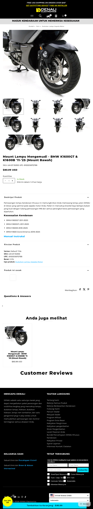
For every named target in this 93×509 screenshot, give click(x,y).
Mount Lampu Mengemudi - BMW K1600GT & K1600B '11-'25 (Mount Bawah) (17, 354)
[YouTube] (15, 497)
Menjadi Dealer (53, 414)
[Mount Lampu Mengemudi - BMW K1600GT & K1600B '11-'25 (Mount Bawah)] (17, 336)
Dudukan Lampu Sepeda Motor (53, 26)
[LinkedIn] (19, 497)
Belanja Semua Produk (57, 403)
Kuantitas (7, 176)
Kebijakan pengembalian (58, 426)
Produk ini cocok (12, 270)
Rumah (31, 26)
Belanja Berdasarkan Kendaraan (61, 406)
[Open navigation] (32, 16)
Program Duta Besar (56, 420)
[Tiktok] (25, 497)
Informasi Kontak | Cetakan (59, 446)
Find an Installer (58, 5)
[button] (7, 501)
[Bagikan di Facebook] (80, 290)
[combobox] (69, 495)
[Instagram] (22, 497)
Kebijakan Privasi (54, 440)
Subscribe (82, 470)
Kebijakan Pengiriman (57, 423)
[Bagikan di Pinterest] (88, 290)
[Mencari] (40, 16)
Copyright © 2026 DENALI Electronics (20, 501)
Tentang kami (53, 400)
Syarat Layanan (53, 443)
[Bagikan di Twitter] (84, 290)
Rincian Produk (12, 244)
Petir (38, 26)
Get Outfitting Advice (37, 5)
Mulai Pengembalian (56, 429)
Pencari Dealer (53, 412)
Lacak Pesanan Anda (56, 432)
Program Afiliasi (54, 417)
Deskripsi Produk (13, 197)
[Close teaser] (13, 496)
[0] (48, 16)
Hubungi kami (53, 409)
